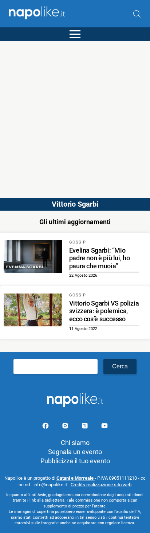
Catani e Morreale (75, 478)
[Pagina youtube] (104, 427)
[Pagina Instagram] (66, 427)
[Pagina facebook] (46, 427)
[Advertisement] (75, 116)
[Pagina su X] (85, 427)
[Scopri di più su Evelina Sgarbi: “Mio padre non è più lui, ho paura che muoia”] (33, 257)
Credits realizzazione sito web (101, 484)
